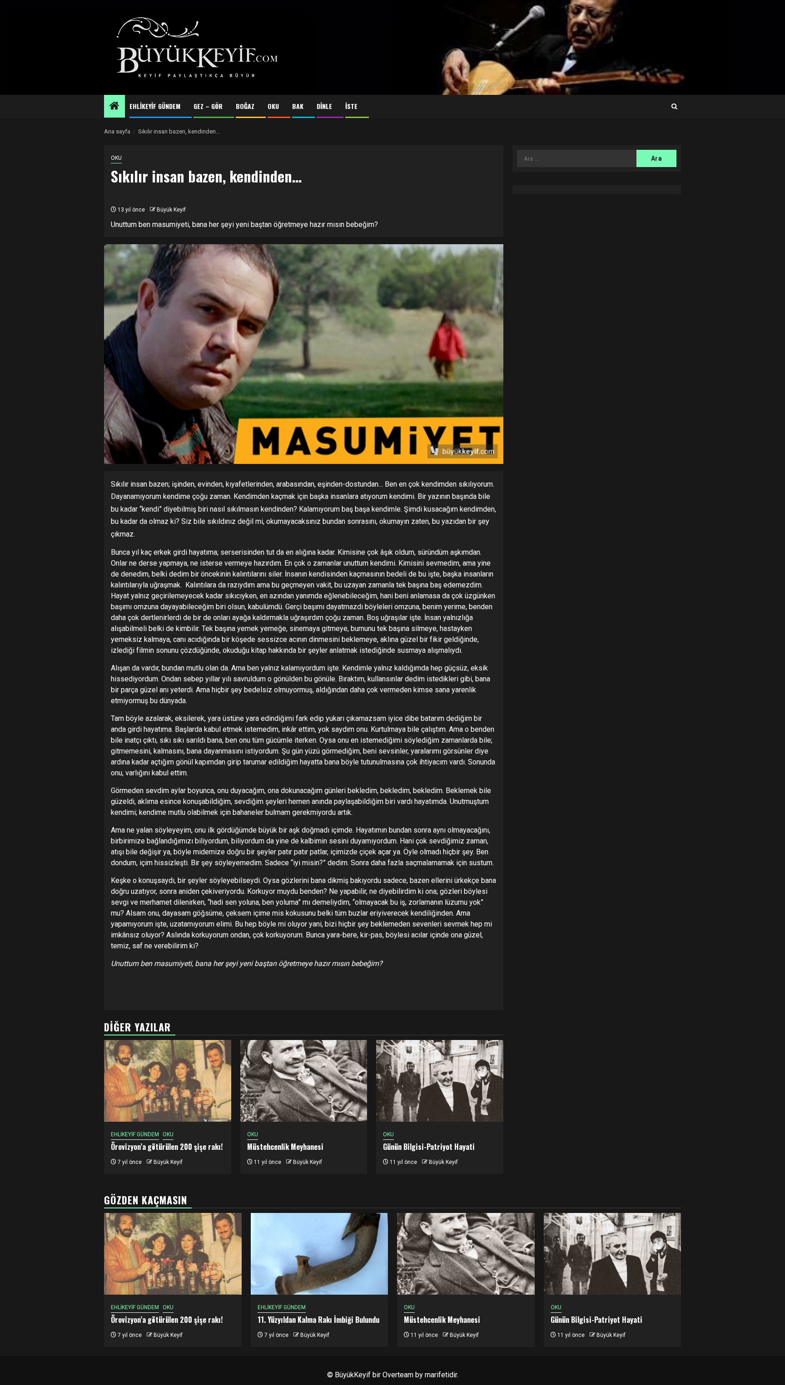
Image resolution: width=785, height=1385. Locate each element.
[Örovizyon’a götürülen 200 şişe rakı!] (167, 1081)
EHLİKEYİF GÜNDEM (154, 106)
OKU (273, 106)
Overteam (398, 1374)
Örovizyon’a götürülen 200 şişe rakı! (167, 1146)
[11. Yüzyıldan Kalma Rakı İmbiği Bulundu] (319, 1254)
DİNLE (324, 106)
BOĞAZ (245, 106)
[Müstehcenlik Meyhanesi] (304, 1081)
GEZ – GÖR (208, 106)
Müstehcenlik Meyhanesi (285, 1146)
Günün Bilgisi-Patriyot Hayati (429, 1146)
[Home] (114, 106)
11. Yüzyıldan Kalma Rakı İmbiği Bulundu (318, 1319)
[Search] (674, 106)
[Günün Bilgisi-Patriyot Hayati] (439, 1081)
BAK (297, 106)
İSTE (351, 106)
